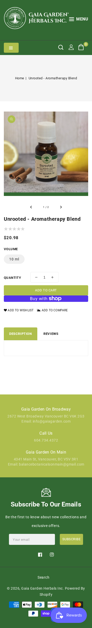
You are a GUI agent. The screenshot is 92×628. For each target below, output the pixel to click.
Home (19, 78)
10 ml (14, 259)
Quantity (12, 278)
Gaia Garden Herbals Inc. (42, 588)
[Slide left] (31, 207)
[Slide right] (60, 207)
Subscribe (71, 539)
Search (43, 577)
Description (20, 334)
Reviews (50, 334)
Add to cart (46, 290)
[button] (78, 20)
